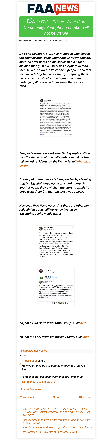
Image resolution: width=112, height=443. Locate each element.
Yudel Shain (29, 360)
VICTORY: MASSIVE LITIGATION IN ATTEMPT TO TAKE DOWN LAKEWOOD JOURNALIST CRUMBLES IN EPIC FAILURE (56, 412)
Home (56, 397)
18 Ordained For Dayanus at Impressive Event (50, 431)
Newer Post (27, 397)
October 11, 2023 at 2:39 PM (39, 381)
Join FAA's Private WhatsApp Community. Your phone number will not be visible (56, 27)
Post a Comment (31, 389)
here (83, 323)
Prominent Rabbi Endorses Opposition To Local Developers (57, 427)
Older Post (85, 397)
